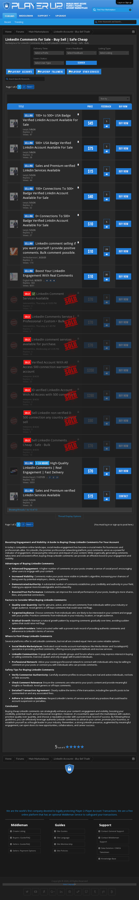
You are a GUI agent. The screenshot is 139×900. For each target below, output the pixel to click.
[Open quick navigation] (133, 32)
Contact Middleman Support (109, 839)
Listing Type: (104, 48)
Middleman (26, 15)
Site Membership (65, 844)
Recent (7, 22)
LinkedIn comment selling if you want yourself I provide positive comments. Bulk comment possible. (49, 248)
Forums (9, 16)
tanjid (25, 129)
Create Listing (19, 831)
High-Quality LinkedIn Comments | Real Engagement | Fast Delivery (45, 467)
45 (50, 280)
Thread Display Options (69, 516)
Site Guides (62, 831)
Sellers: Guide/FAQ (21, 844)
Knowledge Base (108, 858)
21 (50, 477)
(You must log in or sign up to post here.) (113, 524)
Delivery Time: (41, 48)
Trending (19, 22)
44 (47, 280)
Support (43, 15)
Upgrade (60, 15)
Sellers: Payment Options (24, 850)
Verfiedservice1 (30, 257)
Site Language (63, 837)
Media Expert (29, 477)
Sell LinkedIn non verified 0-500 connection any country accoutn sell (49, 417)
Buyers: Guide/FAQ (21, 837)
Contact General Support (112, 831)
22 (53, 477)
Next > (30, 86)
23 (57, 477)
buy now (123, 123)
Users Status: (40, 58)
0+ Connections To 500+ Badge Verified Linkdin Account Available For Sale (46, 220)
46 (54, 280)
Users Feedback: (74, 48)
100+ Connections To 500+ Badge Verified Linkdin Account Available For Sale (48, 193)
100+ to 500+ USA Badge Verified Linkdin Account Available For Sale (50, 120)
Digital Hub (28, 280)
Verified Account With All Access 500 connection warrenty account (46, 366)
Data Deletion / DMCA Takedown (110, 850)
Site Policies (62, 850)
